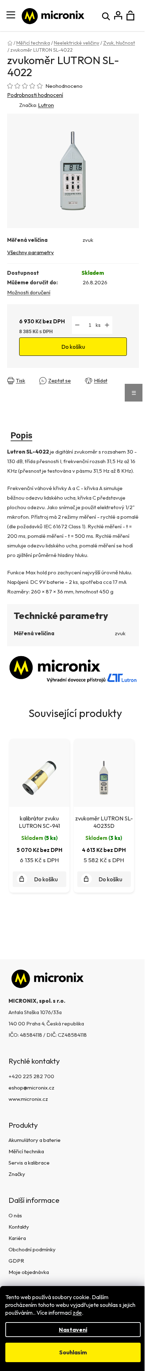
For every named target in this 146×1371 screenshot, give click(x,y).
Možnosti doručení (28, 292)
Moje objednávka (29, 1272)
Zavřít (15, 386)
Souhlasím (73, 1352)
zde (77, 1312)
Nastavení (73, 1329)
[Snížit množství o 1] (77, 325)
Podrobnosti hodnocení (35, 94)
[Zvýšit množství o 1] (107, 325)
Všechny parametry (30, 252)
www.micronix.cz (28, 1099)
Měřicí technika (26, 1151)
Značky (17, 1174)
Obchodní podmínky (32, 1249)
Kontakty (19, 1226)
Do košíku (73, 346)
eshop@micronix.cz (31, 1087)
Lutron (46, 105)
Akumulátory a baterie (35, 1140)
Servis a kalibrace (29, 1162)
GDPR (16, 1260)
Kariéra (17, 1238)
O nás (15, 1215)
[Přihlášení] (118, 15)
